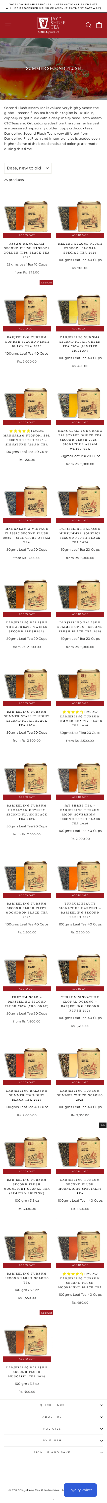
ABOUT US (52, 1416)
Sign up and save (52, 1452)
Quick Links (52, 1405)
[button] (20, 431)
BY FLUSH (52, 1440)
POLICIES (52, 1428)
